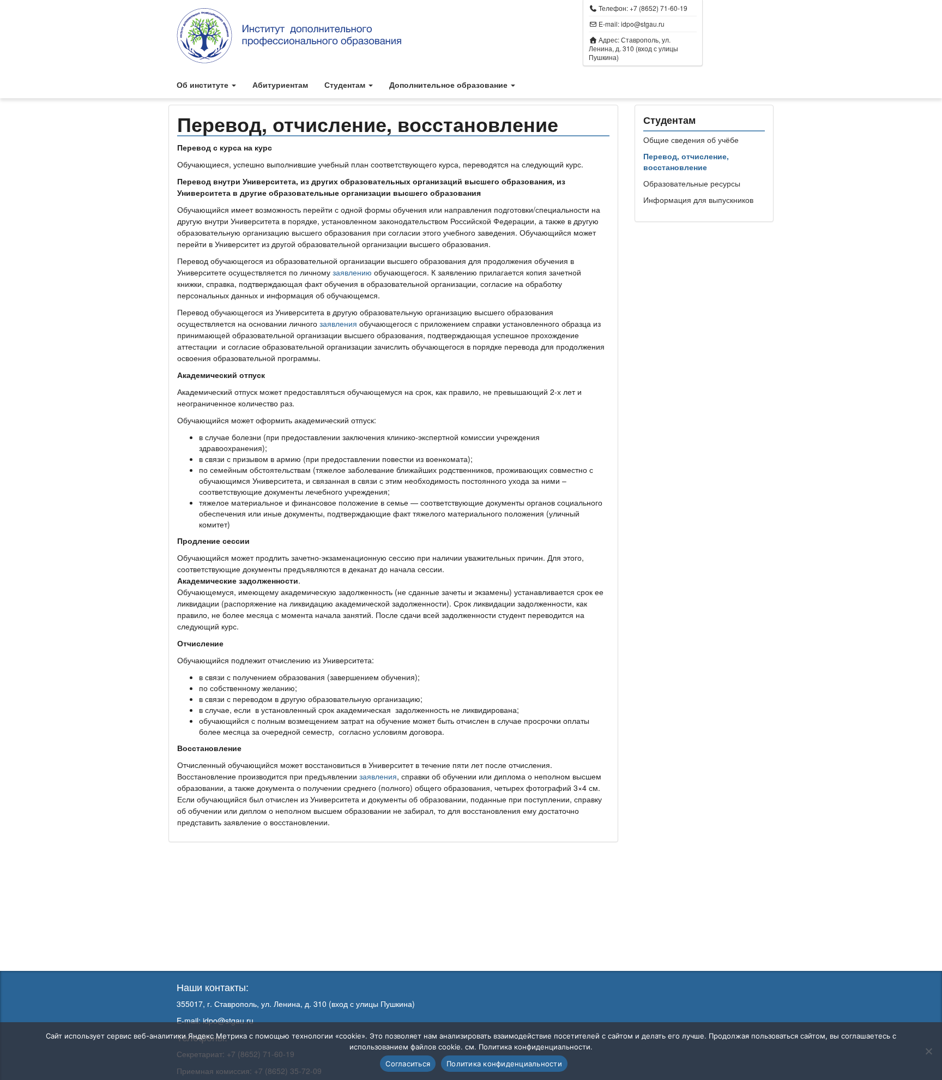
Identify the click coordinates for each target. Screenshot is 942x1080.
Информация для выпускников (698, 199)
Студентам (345, 84)
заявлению (353, 272)
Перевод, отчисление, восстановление (686, 161)
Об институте (204, 84)
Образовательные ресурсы (691, 183)
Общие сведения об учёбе (691, 139)
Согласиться (407, 1063)
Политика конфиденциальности (504, 1063)
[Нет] (928, 1051)
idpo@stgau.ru (643, 23)
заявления (339, 323)
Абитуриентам (280, 84)
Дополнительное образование (449, 84)
